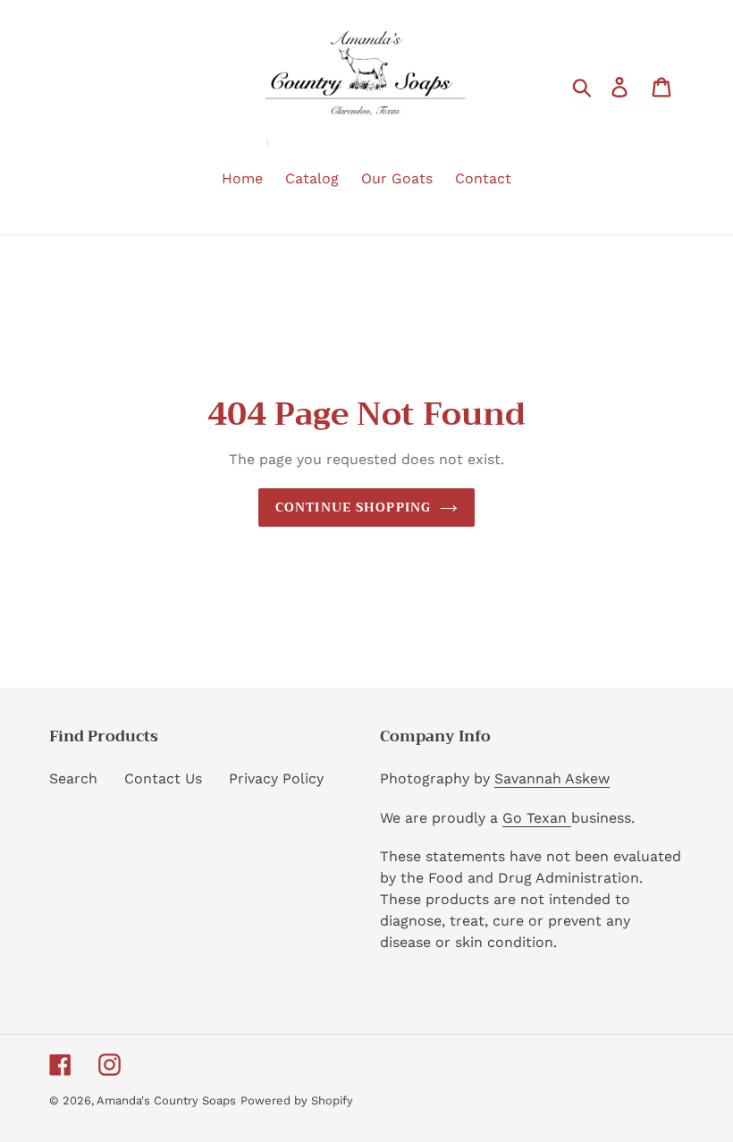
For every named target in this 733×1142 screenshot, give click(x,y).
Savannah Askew (552, 778)
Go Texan (536, 817)
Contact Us (163, 778)
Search (73, 778)
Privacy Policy (276, 778)
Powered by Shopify (296, 1100)
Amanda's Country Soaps (166, 1100)
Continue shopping (353, 507)
